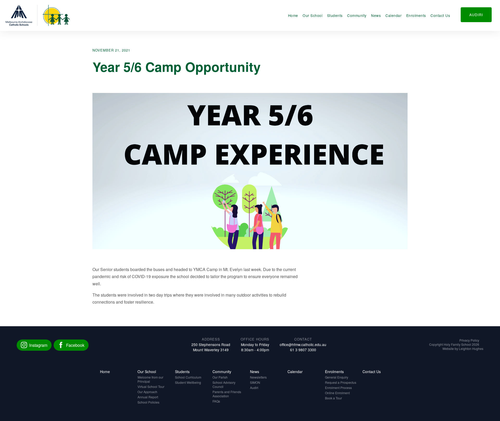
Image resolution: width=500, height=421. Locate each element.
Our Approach (147, 391)
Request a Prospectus (340, 382)
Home (293, 15)
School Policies (148, 402)
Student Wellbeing (188, 382)
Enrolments (416, 15)
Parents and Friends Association (227, 393)
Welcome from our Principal (150, 379)
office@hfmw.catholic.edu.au (303, 344)
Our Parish (220, 377)
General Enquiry (336, 377)
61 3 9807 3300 (303, 349)
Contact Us (440, 15)
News (376, 15)
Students (335, 15)
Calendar (393, 15)
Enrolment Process (338, 387)
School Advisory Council (224, 384)
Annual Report (148, 397)
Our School (312, 15)
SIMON (255, 382)
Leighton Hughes (471, 348)
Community (357, 15)
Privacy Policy (469, 340)
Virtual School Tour (151, 386)
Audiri (254, 387)
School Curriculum (188, 377)
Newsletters (258, 377)
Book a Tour (333, 398)
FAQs (216, 401)
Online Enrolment (337, 393)
